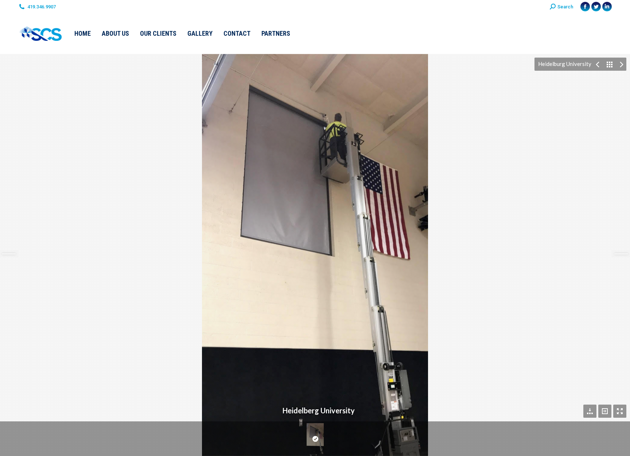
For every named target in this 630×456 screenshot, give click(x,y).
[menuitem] (82, 33)
